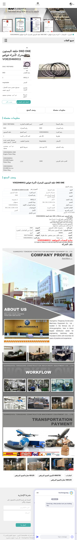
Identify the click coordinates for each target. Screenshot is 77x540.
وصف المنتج (31, 110)
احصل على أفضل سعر (22, 102)
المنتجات (63, 34)
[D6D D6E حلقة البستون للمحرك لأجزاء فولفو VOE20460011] (54, 67)
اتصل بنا (23, 525)
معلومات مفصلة (59, 110)
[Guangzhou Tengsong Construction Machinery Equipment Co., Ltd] (37, 4)
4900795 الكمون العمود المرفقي (50, 475)
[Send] (37, 537)
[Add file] (72, 537)
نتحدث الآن (9, 102)
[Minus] (37, 493)
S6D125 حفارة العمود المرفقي (61, 480)
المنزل (70, 34)
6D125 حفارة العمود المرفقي (24, 475)
